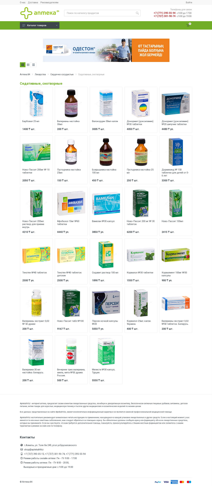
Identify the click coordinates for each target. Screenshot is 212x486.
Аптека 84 (25, 74)
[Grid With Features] (28, 64)
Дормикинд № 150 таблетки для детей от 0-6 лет (175, 172)
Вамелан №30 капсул (103, 221)
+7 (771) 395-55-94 (165, 13)
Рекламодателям (49, 2)
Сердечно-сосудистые (62, 74)
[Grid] (22, 64)
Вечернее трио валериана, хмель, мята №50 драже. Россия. (71, 372)
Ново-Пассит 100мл (172, 221)
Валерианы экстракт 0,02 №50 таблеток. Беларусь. (175, 322)
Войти (189, 2)
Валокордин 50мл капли (105, 121)
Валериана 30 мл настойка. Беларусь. (33, 371)
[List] (33, 64)
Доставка (33, 2)
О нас (22, 2)
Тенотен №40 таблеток (34, 272)
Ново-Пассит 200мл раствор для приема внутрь (33, 224)
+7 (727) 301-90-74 (165, 16)
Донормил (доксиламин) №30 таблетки (140, 123)
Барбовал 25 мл (30, 121)
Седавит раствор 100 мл (105, 272)
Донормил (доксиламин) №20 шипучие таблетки (175, 123)
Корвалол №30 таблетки (140, 272)
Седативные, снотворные (41, 83)
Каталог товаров (36, 25)
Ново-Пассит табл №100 (70, 321)
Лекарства (40, 74)
